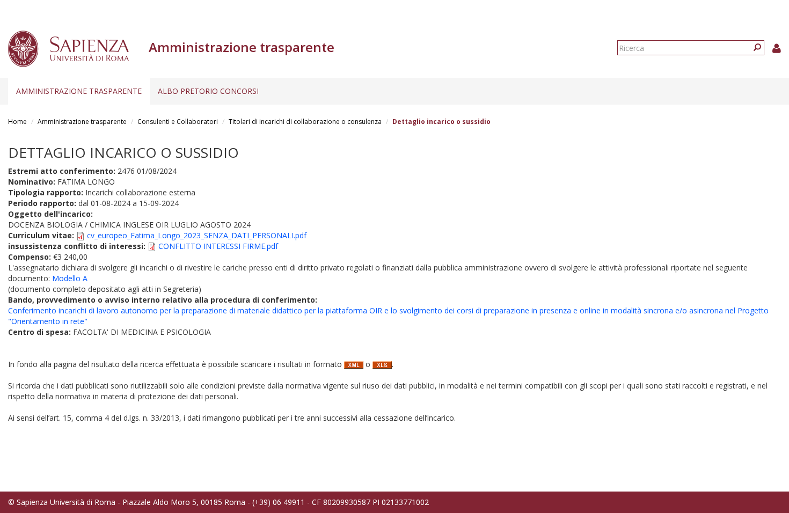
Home (17, 121)
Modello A (69, 278)
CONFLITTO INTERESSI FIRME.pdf (218, 246)
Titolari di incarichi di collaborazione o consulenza (305, 121)
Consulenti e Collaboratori (177, 121)
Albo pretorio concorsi (208, 91)
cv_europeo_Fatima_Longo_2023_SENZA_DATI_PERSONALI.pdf (196, 235)
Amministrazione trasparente (79, 91)
